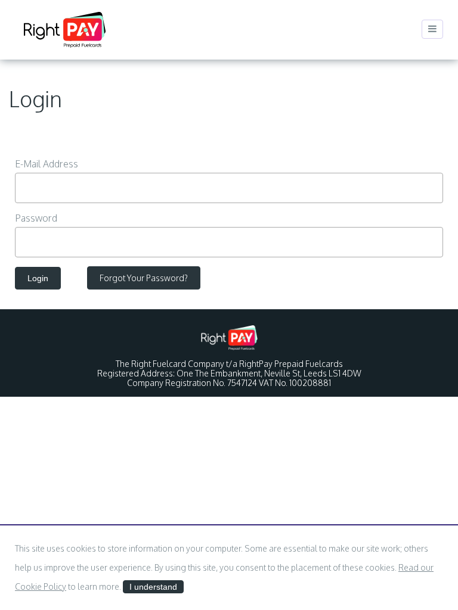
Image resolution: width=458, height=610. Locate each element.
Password (36, 218)
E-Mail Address (46, 164)
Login (37, 278)
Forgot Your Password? (144, 278)
